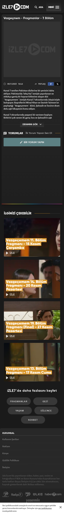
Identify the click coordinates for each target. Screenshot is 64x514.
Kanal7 (5, 494)
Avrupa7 (28, 494)
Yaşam (20, 410)
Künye (5, 453)
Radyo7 (17, 494)
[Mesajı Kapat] (60, 507)
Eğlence (46, 410)
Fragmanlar (18, 401)
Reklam (6, 446)
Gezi (45, 401)
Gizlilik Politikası (10, 460)
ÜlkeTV (38, 494)
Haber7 (53, 494)
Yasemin (33, 500)
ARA (40, 7)
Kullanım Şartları (10, 439)
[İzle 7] (15, 7)
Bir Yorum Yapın (33, 142)
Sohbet (33, 419)
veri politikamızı (45, 508)
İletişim (6, 467)
